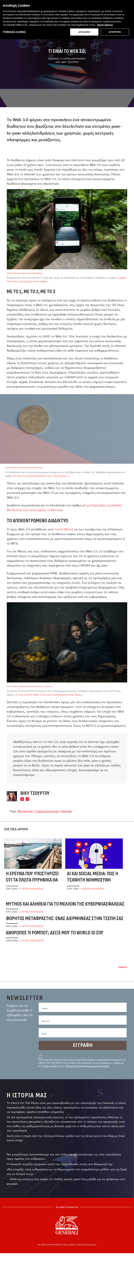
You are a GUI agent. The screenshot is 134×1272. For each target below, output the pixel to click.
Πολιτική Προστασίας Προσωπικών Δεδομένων (87, 1066)
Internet (66, 811)
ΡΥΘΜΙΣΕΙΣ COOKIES (14, 32)
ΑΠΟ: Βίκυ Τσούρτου (67, 62)
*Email (43, 1034)
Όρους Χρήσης (105, 25)
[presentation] (122, 967)
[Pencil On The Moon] (67, 1225)
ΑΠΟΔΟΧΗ (84, 32)
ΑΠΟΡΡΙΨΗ (115, 32)
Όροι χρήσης (69, 1244)
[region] (67, 19)
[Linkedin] (22, 799)
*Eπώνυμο (45, 1021)
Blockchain (25, 811)
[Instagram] (27, 799)
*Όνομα (44, 1008)
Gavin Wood (64, 529)
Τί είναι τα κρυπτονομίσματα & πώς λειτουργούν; (41, 475)
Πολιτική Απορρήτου (86, 1244)
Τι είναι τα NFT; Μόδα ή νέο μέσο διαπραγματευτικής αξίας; (48, 694)
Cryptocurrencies (47, 811)
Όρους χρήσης (51, 1066)
